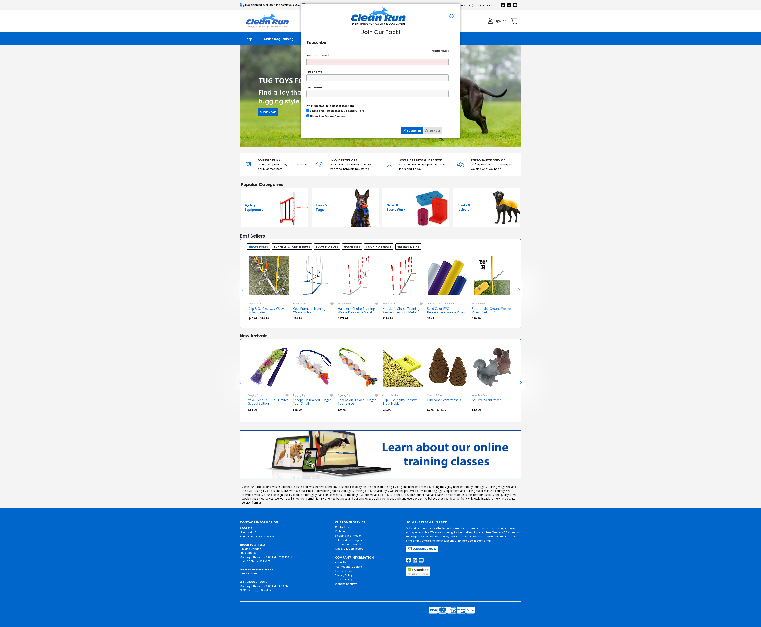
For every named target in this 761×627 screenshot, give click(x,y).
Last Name (314, 87)
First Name (314, 72)
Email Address (317, 56)
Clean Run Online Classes (328, 116)
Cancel (434, 131)
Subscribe (413, 131)
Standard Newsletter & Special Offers (337, 111)
